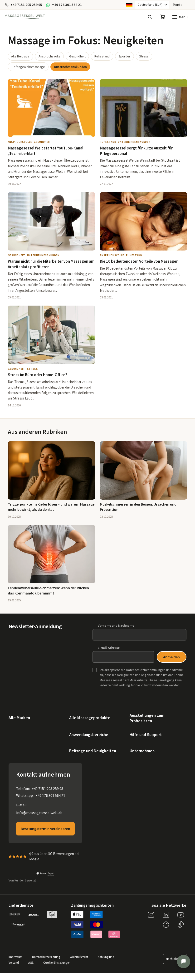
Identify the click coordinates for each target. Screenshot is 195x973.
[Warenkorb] (162, 17)
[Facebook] (166, 924)
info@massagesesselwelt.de (39, 812)
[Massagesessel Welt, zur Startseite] (25, 17)
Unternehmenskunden (70, 67)
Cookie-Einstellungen (56, 962)
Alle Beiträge (20, 56)
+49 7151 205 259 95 (47, 788)
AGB (31, 962)
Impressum (16, 957)
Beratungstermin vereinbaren (45, 828)
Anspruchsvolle (49, 56)
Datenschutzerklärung (46, 957)
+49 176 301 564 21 (50, 795)
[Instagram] (151, 915)
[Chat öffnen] (183, 961)
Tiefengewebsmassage (28, 67)
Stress (144, 56)
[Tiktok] (180, 924)
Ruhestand (102, 56)
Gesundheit (77, 56)
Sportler (124, 56)
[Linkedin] (166, 915)
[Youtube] (180, 915)
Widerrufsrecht (79, 957)
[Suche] (150, 17)
